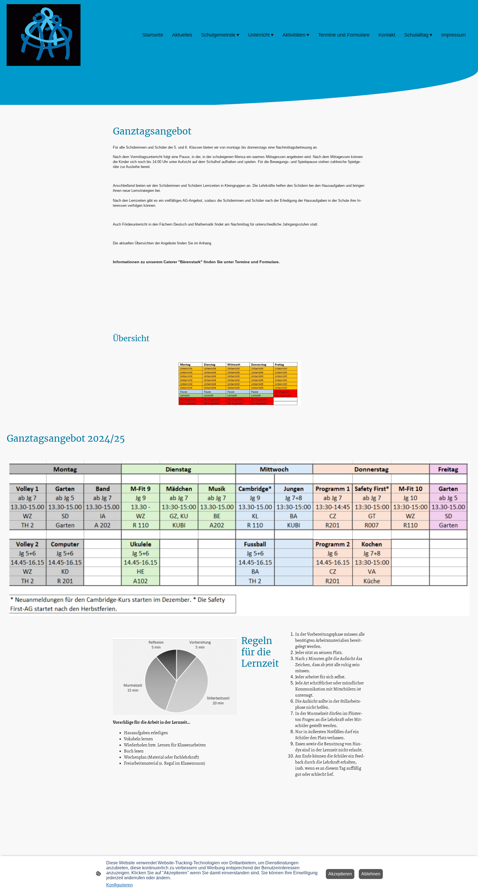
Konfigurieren (119, 885)
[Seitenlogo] (43, 35)
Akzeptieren (340, 874)
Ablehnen (370, 874)
